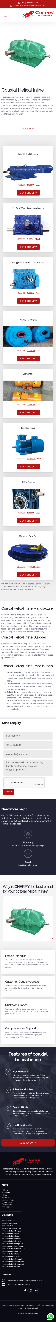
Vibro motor (28, 374)
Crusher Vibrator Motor (30, 586)
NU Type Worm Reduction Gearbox (28, 208)
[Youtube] (36, 1290)
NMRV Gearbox (28, 482)
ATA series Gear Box (28, 536)
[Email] (28, 853)
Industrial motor (28, 428)
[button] (5, 15)
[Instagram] (30, 1290)
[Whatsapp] (28, 834)
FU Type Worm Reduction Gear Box (28, 262)
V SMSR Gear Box (28, 320)
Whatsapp (28, 842)
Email (28, 862)
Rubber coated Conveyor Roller (35, 584)
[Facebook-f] (25, 1290)
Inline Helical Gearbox (28, 154)
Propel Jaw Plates (26, 589)
